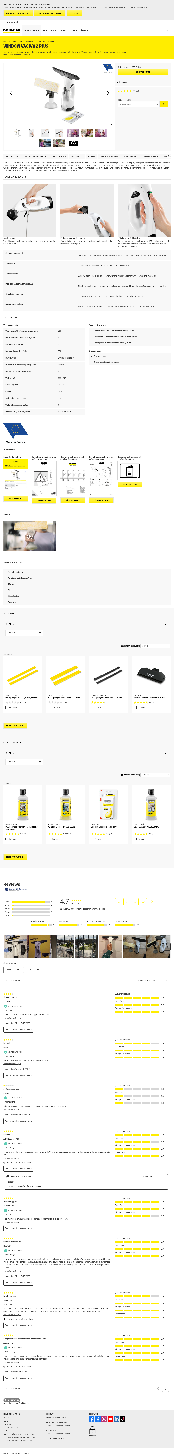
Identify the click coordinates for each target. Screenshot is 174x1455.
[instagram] (104, 1419)
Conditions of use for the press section (18, 1434)
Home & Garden (31, 30)
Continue (74, 13)
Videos (91, 156)
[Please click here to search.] (163, 104)
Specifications (59, 156)
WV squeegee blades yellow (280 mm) (21, 698)
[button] (10, 92)
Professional (50, 30)
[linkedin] (116, 1419)
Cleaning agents (150, 156)
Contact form (143, 72)
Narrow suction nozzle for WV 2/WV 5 (150, 698)
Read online (131, 484)
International (11, 22)
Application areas (109, 156)
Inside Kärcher (80, 30)
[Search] (167, 30)
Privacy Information (11, 1428)
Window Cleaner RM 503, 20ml (104, 827)
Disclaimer (7, 1424)
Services (65, 30)
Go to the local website (18, 13)
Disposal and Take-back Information (17, 1441)
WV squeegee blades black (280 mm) (106, 698)
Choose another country (50, 13)
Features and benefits (35, 156)
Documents (77, 156)
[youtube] (110, 1419)
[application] (29, 536)
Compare (123, 82)
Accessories (130, 156)
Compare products (131, 646)
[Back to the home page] (12, 30)
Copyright (7, 1421)
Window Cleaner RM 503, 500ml (61, 827)
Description (12, 156)
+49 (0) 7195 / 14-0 (56, 1438)
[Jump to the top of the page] (167, 1449)
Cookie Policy (8, 1431)
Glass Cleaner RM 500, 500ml (146, 827)
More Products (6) (15, 725)
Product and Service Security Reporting (19, 1437)
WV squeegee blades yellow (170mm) (64, 698)
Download (16, 498)
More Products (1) (15, 857)
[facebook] (91, 1419)
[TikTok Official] (122, 1419)
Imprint (6, 1418)
